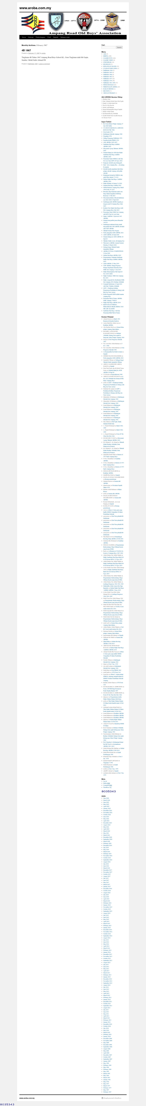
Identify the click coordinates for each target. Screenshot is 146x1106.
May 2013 (106, 969)
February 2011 (107, 1020)
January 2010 (107, 1036)
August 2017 (106, 876)
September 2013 (107, 960)
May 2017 (106, 882)
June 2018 (106, 866)
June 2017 (106, 880)
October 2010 (107, 1026)
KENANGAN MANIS (109, 66)
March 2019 (106, 851)
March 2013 (106, 973)
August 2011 (106, 1008)
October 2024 (107, 814)
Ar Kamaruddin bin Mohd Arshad (112, 352)
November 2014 (107, 932)
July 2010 (106, 1028)
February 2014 (107, 950)
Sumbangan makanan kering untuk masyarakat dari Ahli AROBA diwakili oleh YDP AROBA (113, 226)
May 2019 (106, 849)
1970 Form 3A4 (116, 672)
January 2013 (107, 977)
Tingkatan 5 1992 (108, 763)
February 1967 (107, 1092)
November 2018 (107, 856)
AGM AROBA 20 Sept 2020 (111, 235)
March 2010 (106, 1032)
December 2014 (107, 929)
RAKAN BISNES (108, 89)
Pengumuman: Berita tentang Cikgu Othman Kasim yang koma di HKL (113, 547)
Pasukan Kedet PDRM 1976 (111, 140)
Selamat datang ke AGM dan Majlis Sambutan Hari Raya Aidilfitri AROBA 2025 (113, 154)
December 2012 (107, 979)
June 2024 (106, 816)
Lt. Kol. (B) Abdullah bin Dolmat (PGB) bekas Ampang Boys (113, 378)
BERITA (105, 56)
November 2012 (107, 981)
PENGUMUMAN (108, 85)
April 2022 (106, 829)
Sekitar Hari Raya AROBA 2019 (112, 255)
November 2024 (107, 812)
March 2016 (106, 901)
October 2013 (107, 958)
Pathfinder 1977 (107, 78)
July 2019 (106, 847)
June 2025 (106, 802)
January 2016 (107, 905)
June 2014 (106, 942)
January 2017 (107, 886)
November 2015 (107, 907)
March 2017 (106, 884)
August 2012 (106, 985)
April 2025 (106, 806)
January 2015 (107, 927)
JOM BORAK (107, 62)
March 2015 (106, 923)
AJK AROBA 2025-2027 (110, 142)
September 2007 (107, 1059)
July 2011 (106, 1010)
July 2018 (106, 864)
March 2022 (106, 831)
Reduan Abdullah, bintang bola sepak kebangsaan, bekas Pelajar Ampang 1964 (113, 335)
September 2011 (107, 1005)
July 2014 (106, 940)
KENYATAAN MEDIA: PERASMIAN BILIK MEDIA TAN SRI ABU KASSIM (113, 307)
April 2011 (106, 1016)
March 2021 (106, 835)
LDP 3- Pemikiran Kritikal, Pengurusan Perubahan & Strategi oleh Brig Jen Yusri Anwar (113, 290)
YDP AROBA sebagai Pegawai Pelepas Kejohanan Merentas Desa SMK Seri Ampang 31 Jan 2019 (112, 267)
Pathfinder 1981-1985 (109, 83)
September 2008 (107, 1047)
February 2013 (107, 975)
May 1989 (106, 1063)
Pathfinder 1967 (33, 64)
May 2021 (106, 833)
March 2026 (106, 800)
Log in (105, 781)
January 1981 (107, 1079)
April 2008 (106, 1053)
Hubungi (30, 37)
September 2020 (107, 839)
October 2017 (107, 874)
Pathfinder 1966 (107, 74)
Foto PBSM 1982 (116, 670)
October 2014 (107, 934)
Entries (106, 783)
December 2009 (107, 1038)
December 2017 (107, 870)
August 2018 (106, 862)
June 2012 (106, 989)
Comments (107, 785)
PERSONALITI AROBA (110, 87)
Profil (49, 37)
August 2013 (106, 962)
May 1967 (106, 1090)
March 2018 (106, 868)
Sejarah (55, 37)
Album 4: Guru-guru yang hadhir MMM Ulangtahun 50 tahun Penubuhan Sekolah (113, 512)
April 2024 (106, 821)
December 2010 (107, 1024)
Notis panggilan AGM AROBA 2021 (113, 233)
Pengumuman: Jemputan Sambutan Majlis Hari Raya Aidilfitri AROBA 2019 (113, 259)
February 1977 (107, 1088)
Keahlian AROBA (108, 325)
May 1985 (106, 1071)
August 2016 (106, 892)
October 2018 (107, 858)
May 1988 (106, 1067)
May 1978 (106, 1081)
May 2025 (106, 804)
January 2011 (107, 1022)
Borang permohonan (110, 479)
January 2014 (107, 952)
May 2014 (106, 944)
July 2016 (106, 895)
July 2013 (106, 964)
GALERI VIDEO (108, 60)
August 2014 (106, 938)
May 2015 (106, 919)
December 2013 (107, 954)
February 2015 (107, 925)
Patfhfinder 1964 (107, 70)
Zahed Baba (106, 641)
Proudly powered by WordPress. (112, 1098)
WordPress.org (107, 787)
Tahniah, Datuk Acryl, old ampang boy (113, 241)
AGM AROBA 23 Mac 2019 (111, 263)
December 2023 (107, 823)
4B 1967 (26, 50)
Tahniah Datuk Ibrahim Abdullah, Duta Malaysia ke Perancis (113, 444)
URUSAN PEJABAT (109, 93)
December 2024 (107, 810)
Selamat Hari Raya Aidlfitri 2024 (112, 185)
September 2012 (107, 983)
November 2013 (107, 956)
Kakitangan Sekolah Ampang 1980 (112, 134)
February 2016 (107, 903)
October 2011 (107, 1003)
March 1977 (106, 1086)
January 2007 (107, 1061)
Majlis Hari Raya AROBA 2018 (112, 302)
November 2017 (107, 872)
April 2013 (106, 971)
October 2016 (107, 890)
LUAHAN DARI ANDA (110, 68)
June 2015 (106, 917)
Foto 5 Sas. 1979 (113, 664)
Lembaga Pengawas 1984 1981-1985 (113, 584)
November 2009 (107, 1040)
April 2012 (106, 993)
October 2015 (107, 909)
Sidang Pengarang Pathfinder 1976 (112, 138)
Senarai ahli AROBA (114, 493)
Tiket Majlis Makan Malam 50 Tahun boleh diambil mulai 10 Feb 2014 (113, 703)
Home (24, 37)
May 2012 (106, 991)
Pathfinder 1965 (107, 72)
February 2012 (107, 997)
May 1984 (106, 1075)
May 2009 (106, 1042)
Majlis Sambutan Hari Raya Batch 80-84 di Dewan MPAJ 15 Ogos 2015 (113, 572)
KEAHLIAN (107, 64)
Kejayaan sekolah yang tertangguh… (113, 163)
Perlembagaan (40, 37)
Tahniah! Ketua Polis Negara (111, 230)
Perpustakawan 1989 (116, 374)
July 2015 (106, 915)
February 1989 (107, 1065)
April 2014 (106, 946)
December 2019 (107, 845)
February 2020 (107, 843)
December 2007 (107, 1055)
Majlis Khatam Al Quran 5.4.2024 (112, 183)
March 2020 (106, 841)
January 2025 (107, 808)
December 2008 (107, 1045)
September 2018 (107, 860)
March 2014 (106, 948)
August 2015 (106, 913)
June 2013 (106, 966)
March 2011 (106, 1018)
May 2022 (106, 827)
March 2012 (106, 995)
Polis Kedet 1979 (108, 132)
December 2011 (107, 1001)
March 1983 (106, 1077)
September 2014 (107, 936)
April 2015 (106, 921)
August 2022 (106, 825)
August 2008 (106, 1049)
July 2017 (106, 878)
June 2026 (106, 798)
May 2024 (106, 819)
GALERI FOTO (107, 58)
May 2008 (106, 1051)
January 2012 (107, 999)
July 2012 (106, 987)
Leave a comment (44, 64)
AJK (104, 54)
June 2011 (106, 1012)
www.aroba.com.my (35, 7)
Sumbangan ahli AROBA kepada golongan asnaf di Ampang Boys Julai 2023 (113, 204)
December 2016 (107, 888)
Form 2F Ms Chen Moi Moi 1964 (112, 695)
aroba (44, 53)
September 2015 (107, 911)
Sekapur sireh (65, 37)
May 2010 (106, 1030)
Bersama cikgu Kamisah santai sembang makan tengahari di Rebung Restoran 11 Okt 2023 (113, 194)
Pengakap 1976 (107, 136)
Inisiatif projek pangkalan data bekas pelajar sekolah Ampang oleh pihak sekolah (113, 171)
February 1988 (107, 1069)
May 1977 (106, 1084)
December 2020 (107, 837)
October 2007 (107, 1057)
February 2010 (107, 1034)
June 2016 (106, 897)
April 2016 (106, 899)
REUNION (106, 91)
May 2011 (106, 1014)
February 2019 (107, 853)
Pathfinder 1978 (107, 80)
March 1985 (106, 1073)
